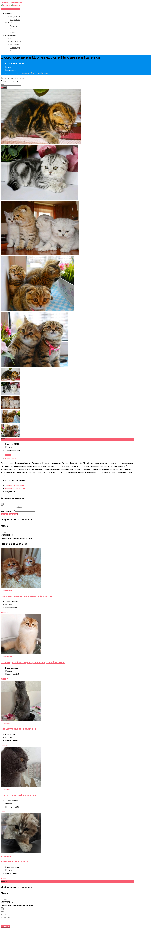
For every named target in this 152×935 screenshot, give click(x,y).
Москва (12, 38)
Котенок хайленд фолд (15, 861)
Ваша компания (8, 511)
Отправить (13, 514)
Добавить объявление (10, 9)
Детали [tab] (8, 455)
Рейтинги (13, 26)
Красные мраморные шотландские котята (27, 596)
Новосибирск (14, 45)
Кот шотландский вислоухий (18, 728)
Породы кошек (15, 20)
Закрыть (4, 514)
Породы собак (15, 17)
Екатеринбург (15, 48)
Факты (12, 32)
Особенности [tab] (10, 458)
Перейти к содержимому (11, 2)
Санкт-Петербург (16, 41)
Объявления (10, 35)
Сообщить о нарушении (15, 488)
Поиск (4, 87)
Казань (12, 51)
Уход (11, 29)
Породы (8, 13)
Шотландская (6, 590)
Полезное (9, 23)
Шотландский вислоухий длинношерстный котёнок (33, 662)
